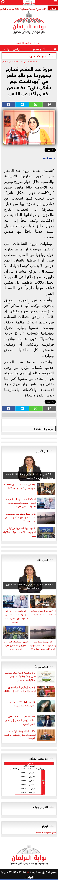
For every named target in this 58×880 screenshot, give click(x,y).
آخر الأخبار (42, 450)
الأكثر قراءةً (41, 666)
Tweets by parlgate (46, 832)
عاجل (53, 8)
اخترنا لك (42, 559)
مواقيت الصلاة (38, 758)
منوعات (41, 55)
